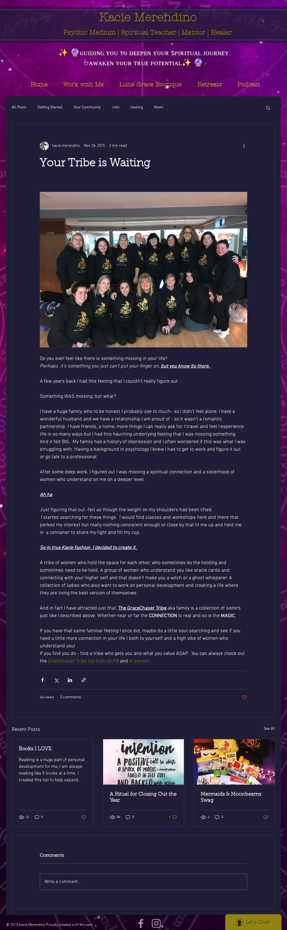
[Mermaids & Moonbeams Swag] (234, 762)
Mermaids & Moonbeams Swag (231, 797)
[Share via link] (83, 680)
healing (137, 107)
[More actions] (243, 146)
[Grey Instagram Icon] (156, 923)
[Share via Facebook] (42, 680)
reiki (115, 107)
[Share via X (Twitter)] (56, 680)
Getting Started (50, 107)
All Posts (19, 107)
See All (269, 728)
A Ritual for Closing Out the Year (143, 797)
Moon (158, 107)
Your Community (87, 107)
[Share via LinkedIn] (70, 680)
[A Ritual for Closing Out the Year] (143, 762)
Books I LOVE (35, 749)
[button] (268, 107)
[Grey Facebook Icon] (141, 923)
